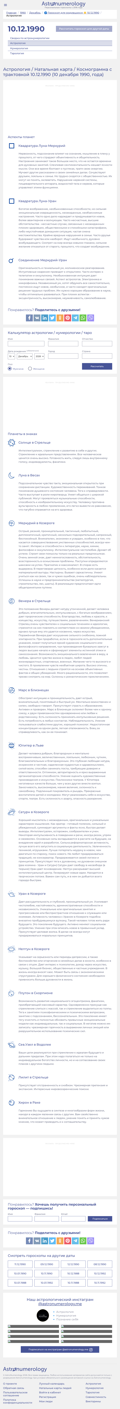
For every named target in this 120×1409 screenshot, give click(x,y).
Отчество (87, 339)
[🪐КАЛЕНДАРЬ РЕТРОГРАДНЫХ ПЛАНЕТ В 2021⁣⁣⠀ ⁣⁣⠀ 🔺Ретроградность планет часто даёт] (33, 1341)
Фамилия (53, 339)
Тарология (17, 53)
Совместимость (96, 1397)
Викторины (93, 1401)
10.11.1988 (73, 1282)
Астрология (18, 43)
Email (64, 1214)
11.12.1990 (20, 1264)
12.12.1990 (73, 1264)
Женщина (38, 369)
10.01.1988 (20, 1282)
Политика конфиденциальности (17, 1401)
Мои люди (45, 1401)
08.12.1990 (100, 1264)
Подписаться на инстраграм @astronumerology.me (58, 1349)
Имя (10, 339)
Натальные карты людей (55, 1388)
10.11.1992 (99, 1282)
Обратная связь (13, 1388)
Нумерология (19, 48)
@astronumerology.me (60, 1304)
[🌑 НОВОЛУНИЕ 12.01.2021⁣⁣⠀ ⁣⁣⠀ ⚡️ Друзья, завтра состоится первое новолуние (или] (86, 1341)
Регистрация (47, 1397)
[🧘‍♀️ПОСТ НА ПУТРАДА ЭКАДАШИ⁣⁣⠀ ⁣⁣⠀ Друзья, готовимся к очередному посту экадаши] (86, 1336)
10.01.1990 (20, 1273)
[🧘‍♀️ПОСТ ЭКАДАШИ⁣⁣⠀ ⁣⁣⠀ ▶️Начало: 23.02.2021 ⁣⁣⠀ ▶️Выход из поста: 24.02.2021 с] (33, 1331)
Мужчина (18, 369)
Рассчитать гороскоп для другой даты (84, 28)
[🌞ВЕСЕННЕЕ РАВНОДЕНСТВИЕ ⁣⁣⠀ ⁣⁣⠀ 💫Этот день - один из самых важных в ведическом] (33, 1326)
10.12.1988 (73, 1273)
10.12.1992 (100, 1273)
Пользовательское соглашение (15, 1394)
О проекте (10, 1383)
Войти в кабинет (50, 1392)
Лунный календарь (51, 1383)
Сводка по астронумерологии (29, 38)
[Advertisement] (60, 110)
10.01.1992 (47, 1282)
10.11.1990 (46, 1273)
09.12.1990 (46, 1264)
